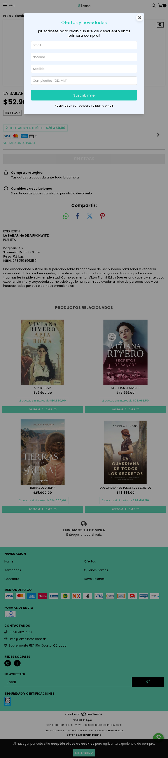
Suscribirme (84, 95)
